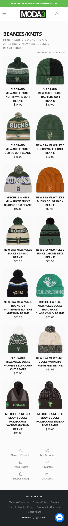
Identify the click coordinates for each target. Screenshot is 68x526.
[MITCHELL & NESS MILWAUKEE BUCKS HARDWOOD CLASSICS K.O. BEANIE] (50, 283)
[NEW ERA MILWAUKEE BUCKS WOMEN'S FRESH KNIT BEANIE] (50, 339)
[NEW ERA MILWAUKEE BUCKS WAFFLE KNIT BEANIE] (50, 126)
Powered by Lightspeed (34, 517)
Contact (55, 502)
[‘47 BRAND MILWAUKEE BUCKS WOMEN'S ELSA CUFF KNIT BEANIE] (18, 339)
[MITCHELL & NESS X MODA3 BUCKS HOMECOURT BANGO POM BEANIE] (50, 395)
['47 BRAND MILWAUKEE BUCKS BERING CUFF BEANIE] (18, 126)
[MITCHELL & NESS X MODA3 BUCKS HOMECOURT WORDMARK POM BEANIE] (18, 395)
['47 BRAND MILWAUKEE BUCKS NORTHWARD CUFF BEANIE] (18, 70)
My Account (47, 455)
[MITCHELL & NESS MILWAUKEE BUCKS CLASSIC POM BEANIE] (18, 179)
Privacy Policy (40, 502)
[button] (34, 14)
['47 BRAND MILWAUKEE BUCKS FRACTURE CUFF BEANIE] (50, 70)
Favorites (47, 466)
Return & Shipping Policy (20, 507)
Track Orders (20, 466)
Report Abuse (34, 512)
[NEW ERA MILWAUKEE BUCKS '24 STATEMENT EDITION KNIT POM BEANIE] (18, 283)
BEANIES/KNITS (13, 48)
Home (6, 39)
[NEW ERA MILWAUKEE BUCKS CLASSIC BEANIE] (18, 231)
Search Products (20, 455)
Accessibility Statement (49, 507)
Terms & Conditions (19, 502)
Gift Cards (47, 478)
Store (17, 39)
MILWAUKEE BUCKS (34, 43)
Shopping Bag (21, 478)
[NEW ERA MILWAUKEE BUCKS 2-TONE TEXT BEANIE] (50, 231)
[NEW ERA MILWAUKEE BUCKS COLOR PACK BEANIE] (50, 179)
